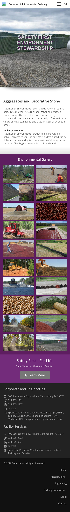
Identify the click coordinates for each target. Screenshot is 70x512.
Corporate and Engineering (24, 389)
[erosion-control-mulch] (51, 286)
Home (63, 470)
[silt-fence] (51, 192)
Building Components (55, 490)
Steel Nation (18, 463)
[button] (66, 4)
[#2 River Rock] (18, 305)
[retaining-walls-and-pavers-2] (18, 192)
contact (12, 408)
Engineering (45, 415)
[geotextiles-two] (51, 230)
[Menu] (59, 4)
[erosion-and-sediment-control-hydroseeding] (18, 323)
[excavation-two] (18, 267)
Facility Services (15, 426)
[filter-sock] (51, 249)
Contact (62, 503)
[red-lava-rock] (51, 211)
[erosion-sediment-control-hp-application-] (18, 286)
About (63, 496)
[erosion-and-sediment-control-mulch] (51, 323)
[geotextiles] (18, 249)
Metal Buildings (59, 476)
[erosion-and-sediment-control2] (51, 174)
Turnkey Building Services (21, 415)
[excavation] (51, 267)
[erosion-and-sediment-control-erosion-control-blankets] (51, 305)
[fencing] (51, 342)
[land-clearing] (18, 174)
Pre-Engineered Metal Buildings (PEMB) (43, 412)
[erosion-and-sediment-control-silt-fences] (18, 342)
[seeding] (18, 211)
